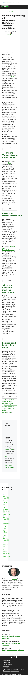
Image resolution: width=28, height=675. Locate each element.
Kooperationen (7, 664)
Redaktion (6, 666)
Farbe (13, 77)
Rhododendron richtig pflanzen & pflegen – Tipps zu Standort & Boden (9, 407)
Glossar (5, 667)
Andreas (14, 579)
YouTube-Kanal (9, 449)
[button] (2, 8)
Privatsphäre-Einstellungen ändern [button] (13, 669)
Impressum (6, 660)
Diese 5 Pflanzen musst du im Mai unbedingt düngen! (8, 401)
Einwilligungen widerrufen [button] (11, 671)
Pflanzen (10, 11)
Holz (9, 163)
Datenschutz (6, 662)
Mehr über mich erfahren (9, 466)
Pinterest (7, 456)
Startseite (4, 412)
